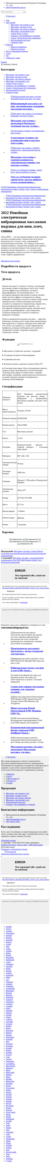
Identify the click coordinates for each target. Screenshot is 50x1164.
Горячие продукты (8, 845)
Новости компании (19, 47)
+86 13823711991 (13, 821)
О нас (8, 53)
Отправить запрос (8, 840)
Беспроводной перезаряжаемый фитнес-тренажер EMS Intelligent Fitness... (27, 730)
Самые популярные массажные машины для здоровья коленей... (27, 689)
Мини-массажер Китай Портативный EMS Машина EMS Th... (26, 711)
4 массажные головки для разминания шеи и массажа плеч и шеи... (25, 140)
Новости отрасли (18, 49)
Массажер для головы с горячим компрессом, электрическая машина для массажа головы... (25, 161)
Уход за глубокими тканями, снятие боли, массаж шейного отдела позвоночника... (26, 180)
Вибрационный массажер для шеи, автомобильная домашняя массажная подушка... (27, 106)
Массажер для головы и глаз (22, 25)
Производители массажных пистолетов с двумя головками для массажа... (27, 651)
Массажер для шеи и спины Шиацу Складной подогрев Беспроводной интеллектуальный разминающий (23, 553)
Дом (7, 20)
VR (7, 56)
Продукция (10, 22)
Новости (9, 45)
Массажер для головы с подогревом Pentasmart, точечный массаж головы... (25, 123)
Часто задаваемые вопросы (17, 51)
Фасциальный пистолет (20, 40)
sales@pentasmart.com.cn (16, 7)
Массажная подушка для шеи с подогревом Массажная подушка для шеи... (27, 749)
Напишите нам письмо (10, 261)
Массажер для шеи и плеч (21, 27)
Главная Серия (17, 42)
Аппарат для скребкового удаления (25, 36)
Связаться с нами (13, 58)
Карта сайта (22, 845)
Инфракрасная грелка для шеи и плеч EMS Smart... (27, 669)
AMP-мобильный (35, 845)
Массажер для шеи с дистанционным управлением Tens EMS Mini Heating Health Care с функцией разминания (22, 560)
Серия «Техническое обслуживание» (26, 38)
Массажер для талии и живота (23, 29)
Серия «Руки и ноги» (19, 34)
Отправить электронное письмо (14, 849)
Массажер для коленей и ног (22, 31)
